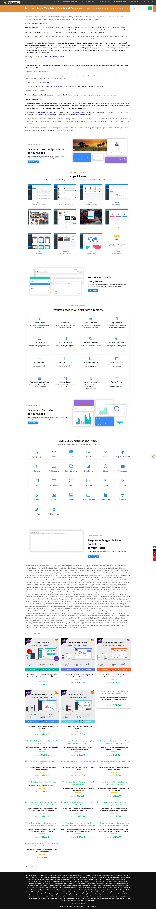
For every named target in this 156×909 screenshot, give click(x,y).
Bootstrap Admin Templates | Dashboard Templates (109, 8)
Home (89, 8)
